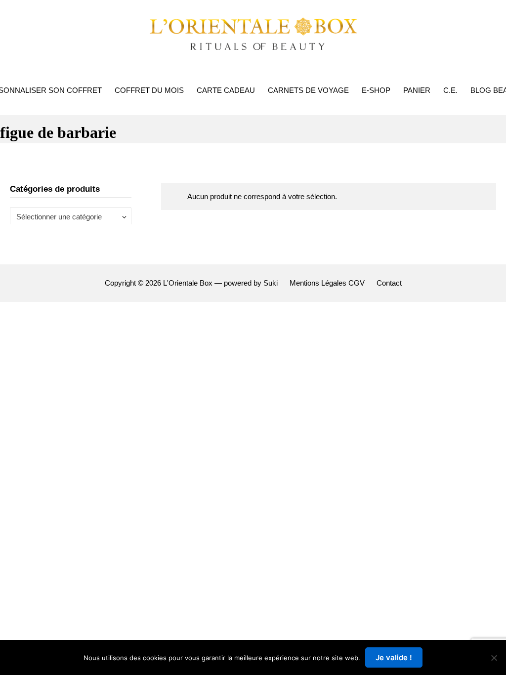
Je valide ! (394, 657)
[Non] (494, 658)
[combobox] (70, 216)
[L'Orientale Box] (253, 32)
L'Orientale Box (187, 283)
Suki (270, 283)
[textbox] (67, 216)
